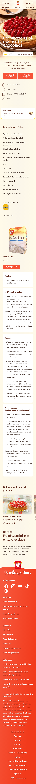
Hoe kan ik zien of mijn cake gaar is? (15, 679)
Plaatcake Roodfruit (10, 639)
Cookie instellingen (17, 732)
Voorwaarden (17, 749)
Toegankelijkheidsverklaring (17, 761)
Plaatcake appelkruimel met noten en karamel (16, 608)
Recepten (5, 7)
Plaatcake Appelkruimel (11, 653)
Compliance (17, 757)
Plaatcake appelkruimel (11, 614)
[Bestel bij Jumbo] (5, 207)
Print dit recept (26, 76)
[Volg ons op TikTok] (27, 588)
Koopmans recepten (13, 30)
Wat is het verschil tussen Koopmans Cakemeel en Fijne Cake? (15, 673)
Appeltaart (7, 644)
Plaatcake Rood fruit (10, 602)
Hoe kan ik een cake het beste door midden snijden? (18, 685)
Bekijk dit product (11, 267)
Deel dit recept (11, 76)
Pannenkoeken (8, 634)
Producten (16, 7)
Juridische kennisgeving (17, 769)
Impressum (17, 774)
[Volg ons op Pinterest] (6, 592)
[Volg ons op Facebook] (6, 588)
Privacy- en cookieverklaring (17, 753)
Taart (23, 30)
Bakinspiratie (29, 7)
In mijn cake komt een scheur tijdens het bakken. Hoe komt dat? (17, 666)
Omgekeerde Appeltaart (11, 648)
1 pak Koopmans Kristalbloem (13, 134)
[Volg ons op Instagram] (13, 588)
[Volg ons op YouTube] (20, 588)
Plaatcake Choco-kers (10, 618)
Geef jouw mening (26, 54)
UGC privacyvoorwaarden (17, 765)
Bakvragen (17, 744)
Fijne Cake (6, 630)
